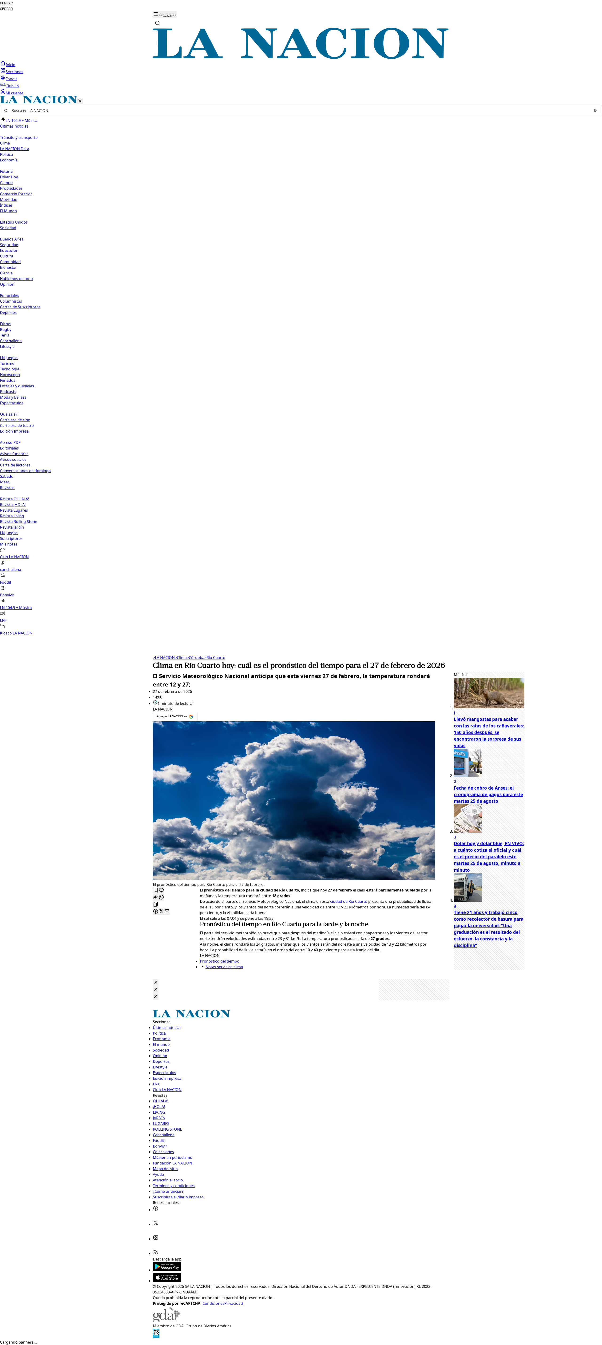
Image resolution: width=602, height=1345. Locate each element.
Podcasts (8, 391)
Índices (6, 205)
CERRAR (6, 3)
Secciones (14, 71)
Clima (5, 143)
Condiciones (213, 1303)
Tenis (4, 335)
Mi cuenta (14, 93)
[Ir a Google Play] (167, 1270)
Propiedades (11, 188)
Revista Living (12, 515)
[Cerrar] (80, 101)
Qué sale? (8, 414)
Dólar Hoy (9, 177)
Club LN (12, 85)
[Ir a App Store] (167, 1280)
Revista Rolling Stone (18, 521)
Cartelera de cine (15, 419)
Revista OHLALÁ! (14, 499)
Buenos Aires (11, 239)
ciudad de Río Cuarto (348, 901)
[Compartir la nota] (155, 897)
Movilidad (8, 199)
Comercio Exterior (16, 194)
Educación (9, 250)
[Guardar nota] (155, 890)
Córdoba (195, 657)
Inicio (10, 64)
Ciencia (6, 273)
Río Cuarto (214, 657)
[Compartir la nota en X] (161, 911)
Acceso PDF (10, 442)
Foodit (11, 78)
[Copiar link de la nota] (155, 904)
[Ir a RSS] (155, 1253)
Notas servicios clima (224, 966)
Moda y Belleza (13, 397)
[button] (301, 366)
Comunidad (10, 261)
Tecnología (9, 369)
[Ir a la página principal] (301, 57)
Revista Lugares (14, 510)
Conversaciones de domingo (25, 470)
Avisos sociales (13, 459)
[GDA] (166, 1320)
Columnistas (11, 301)
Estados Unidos (14, 222)
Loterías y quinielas (17, 386)
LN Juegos (9, 357)
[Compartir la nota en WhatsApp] (161, 897)
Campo (6, 182)
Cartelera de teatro (17, 425)
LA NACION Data (14, 148)
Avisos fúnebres (14, 453)
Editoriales (9, 295)
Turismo (7, 363)
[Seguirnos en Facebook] (155, 1209)
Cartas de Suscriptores (20, 306)
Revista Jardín (12, 527)
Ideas (5, 482)
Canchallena (11, 340)
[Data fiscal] (156, 1336)
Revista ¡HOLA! (13, 504)
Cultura (6, 256)
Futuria (6, 171)
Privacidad (233, 1303)
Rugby (5, 329)
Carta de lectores (15, 465)
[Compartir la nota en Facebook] (155, 911)
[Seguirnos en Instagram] (155, 1238)
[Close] (155, 982)
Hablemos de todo (16, 278)
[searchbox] (299, 110)
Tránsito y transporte (19, 137)
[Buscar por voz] (595, 110)
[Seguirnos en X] (155, 1224)
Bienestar (8, 267)
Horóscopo (10, 374)
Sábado (6, 476)
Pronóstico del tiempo (230, 924)
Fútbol (5, 323)
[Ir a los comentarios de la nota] (161, 890)
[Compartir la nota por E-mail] (167, 911)
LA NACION (164, 657)
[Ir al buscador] (157, 23)
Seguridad (9, 244)
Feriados (7, 380)
